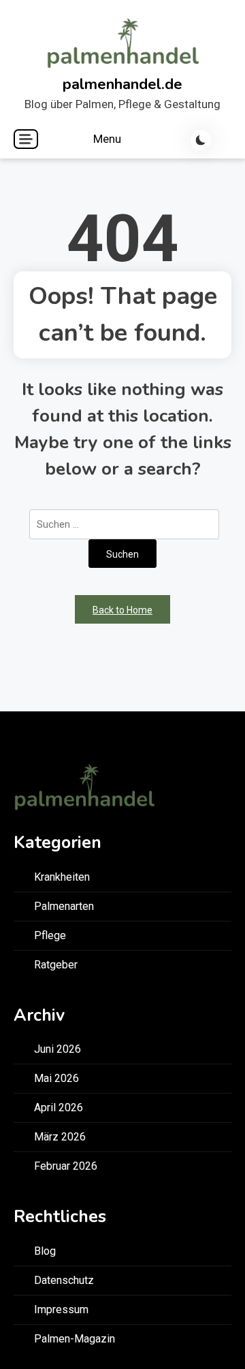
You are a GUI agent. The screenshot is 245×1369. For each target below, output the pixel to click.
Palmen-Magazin (74, 1338)
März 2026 (60, 1136)
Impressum (61, 1309)
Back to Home (122, 610)
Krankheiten (62, 877)
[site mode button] (201, 140)
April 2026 (58, 1107)
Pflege (50, 935)
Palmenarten (64, 906)
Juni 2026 (57, 1049)
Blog (45, 1251)
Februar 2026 (65, 1166)
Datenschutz (64, 1280)
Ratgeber (56, 964)
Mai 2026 (56, 1078)
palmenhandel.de (122, 84)
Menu (108, 139)
